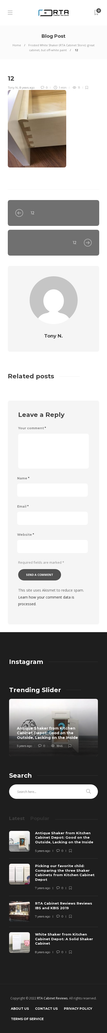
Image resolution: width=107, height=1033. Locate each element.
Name (23, 478)
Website (25, 535)
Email (23, 506)
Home (16, 45)
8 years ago (27, 87)
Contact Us (46, 1009)
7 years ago (42, 888)
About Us (20, 1009)
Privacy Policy (78, 1009)
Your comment (32, 428)
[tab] (17, 818)
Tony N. (13, 87)
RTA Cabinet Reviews (52, 998)
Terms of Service (27, 1019)
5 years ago (24, 746)
